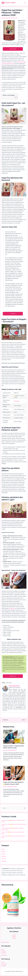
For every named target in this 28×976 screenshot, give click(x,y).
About (3, 682)
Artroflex (3, 951)
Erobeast (3, 965)
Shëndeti (5, 750)
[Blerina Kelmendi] (5, 688)
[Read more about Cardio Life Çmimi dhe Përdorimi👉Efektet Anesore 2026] (14, 773)
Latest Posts (8, 682)
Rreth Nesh (4, 955)
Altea (2, 949)
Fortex (3, 962)
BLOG (3, 849)
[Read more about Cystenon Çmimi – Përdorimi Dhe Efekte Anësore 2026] (14, 736)
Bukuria (3, 851)
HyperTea (3, 952)
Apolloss (14, 935)
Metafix (14, 936)
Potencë (4, 858)
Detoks (3, 854)
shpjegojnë (11, 608)
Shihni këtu (16, 401)
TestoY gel (4, 964)
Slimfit (14, 938)
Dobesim (4, 856)
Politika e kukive (5, 942)
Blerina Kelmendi (14, 686)
